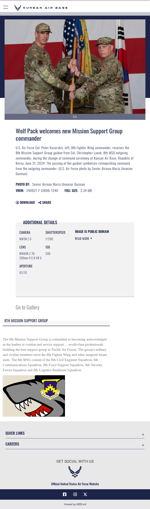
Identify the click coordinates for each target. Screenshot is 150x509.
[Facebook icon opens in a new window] (65, 494)
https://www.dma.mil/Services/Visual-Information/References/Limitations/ (97, 285)
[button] (6, 8)
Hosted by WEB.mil (75, 504)
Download (27, 202)
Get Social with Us (75, 461)
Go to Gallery (27, 307)
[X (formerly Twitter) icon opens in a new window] (85, 494)
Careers (12, 444)
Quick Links (15, 433)
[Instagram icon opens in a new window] (75, 494)
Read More (82, 238)
